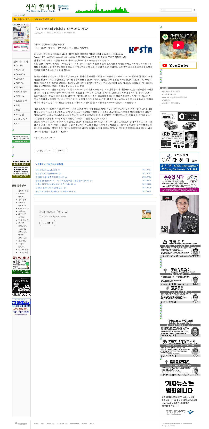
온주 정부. (22, 199)
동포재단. (22, 241)
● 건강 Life (19, 96)
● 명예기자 (166, 100)
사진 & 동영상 (27, 19)
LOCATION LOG (62, 423)
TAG (42, 423)
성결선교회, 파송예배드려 (47, 173)
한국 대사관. (23, 220)
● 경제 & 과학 (20, 91)
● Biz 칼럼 (19, 114)
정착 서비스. (23, 208)
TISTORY (21, 423)
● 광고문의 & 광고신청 (171, 91)
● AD (16, 123)
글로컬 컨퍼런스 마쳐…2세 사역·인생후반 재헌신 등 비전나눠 (62, 181)
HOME (36, 423)
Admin (53, 19)
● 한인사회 (19, 69)
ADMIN (84, 423)
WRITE (92, 423)
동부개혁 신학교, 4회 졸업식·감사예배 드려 (54, 191)
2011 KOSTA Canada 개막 (46, 170)
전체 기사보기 (21, 61)
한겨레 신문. (23, 249)
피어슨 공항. (23, 252)
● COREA (19, 83)
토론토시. (22, 211)
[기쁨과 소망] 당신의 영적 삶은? (49, 188)
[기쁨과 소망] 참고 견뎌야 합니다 (50, 177)
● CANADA (19, 74)
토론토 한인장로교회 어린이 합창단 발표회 (54, 184)
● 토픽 (17, 105)
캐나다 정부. (23, 191)
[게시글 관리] (50, 150)
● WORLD (19, 87)
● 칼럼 (17, 110)
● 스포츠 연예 (21, 100)
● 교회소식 (19, 78)
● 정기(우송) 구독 (169, 94)
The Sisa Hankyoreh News (52, 216)
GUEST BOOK (74, 423)
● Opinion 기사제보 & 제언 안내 (174, 97)
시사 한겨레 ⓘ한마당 (18, 4)
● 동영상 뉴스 (21, 119)
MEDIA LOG (50, 423)
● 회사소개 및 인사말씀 (171, 103)
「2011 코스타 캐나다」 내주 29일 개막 (61, 28)
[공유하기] (46, 150)
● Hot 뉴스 (19, 65)
